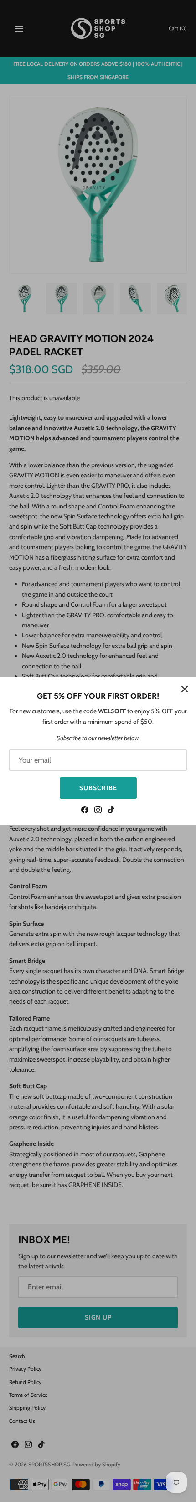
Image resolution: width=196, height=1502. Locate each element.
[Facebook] (84, 811)
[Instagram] (98, 811)
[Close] (185, 689)
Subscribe (98, 788)
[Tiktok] (111, 811)
